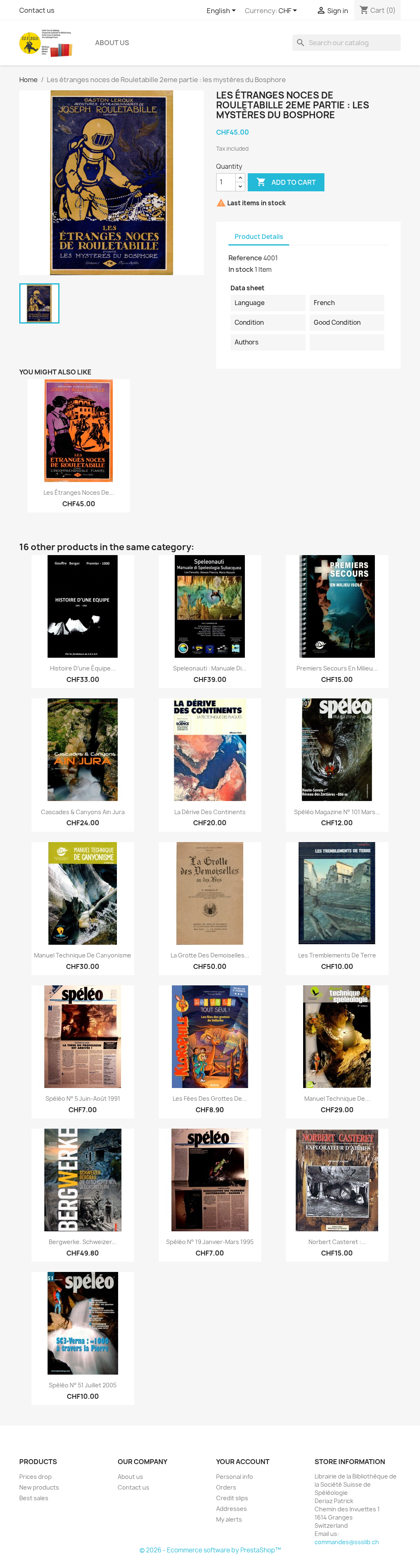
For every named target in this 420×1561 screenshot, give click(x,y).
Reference (245, 258)
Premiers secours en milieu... (337, 668)
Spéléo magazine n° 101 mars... (337, 812)
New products (39, 1487)
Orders (226, 1487)
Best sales (33, 1498)
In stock (240, 269)
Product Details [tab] (259, 236)
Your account (242, 1461)
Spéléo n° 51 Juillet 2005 (82, 1385)
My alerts (229, 1519)
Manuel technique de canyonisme (82, 955)
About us (112, 42)
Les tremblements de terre (337, 955)
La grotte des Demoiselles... (210, 955)
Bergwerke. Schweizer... (82, 1242)
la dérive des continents (210, 812)
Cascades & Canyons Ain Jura (83, 812)
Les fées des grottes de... (210, 1098)
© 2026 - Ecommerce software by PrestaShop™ (210, 1550)
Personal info (234, 1477)
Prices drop (35, 1477)
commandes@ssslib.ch (347, 1542)
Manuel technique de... (337, 1098)
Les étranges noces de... (78, 492)
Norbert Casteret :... (337, 1242)
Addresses (231, 1509)
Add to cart (286, 182)
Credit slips (232, 1498)
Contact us (37, 10)
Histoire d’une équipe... (83, 668)
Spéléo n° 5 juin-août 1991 (83, 1098)
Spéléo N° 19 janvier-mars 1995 (209, 1242)
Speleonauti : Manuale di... (210, 668)
